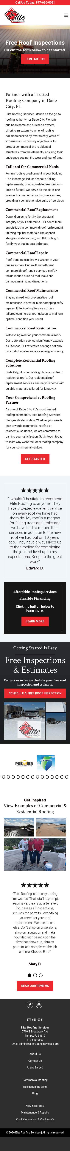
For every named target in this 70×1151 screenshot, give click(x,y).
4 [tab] (13, 776)
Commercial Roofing (35, 1080)
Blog (35, 1093)
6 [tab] (23, 776)
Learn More (35, 621)
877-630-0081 (35, 1019)
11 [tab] (47, 776)
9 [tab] (37, 776)
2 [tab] (3, 776)
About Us (35, 1054)
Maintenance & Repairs (35, 1112)
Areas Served (35, 1067)
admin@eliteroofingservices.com (39, 1043)
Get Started (35, 459)
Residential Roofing (35, 1086)
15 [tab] (67, 776)
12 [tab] (52, 776)
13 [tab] (57, 776)
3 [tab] (8, 776)
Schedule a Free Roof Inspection (35, 693)
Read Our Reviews (35, 986)
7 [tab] (28, 776)
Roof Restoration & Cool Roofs (35, 1119)
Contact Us (35, 1060)
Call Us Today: (35, 2)
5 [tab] (18, 776)
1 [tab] (29, 975)
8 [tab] (33, 776)
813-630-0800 (35, 1040)
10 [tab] (42, 776)
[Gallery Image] (19, 827)
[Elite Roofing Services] (15, 15)
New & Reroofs (35, 1105)
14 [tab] (62, 776)
